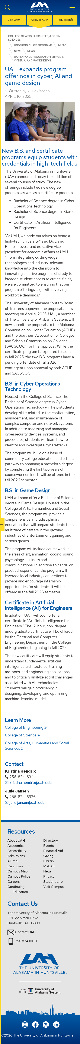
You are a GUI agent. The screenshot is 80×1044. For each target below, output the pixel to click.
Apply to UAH (39, 20)
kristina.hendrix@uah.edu (31, 782)
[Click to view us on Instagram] (25, 1024)
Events (48, 845)
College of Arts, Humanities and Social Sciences (37, 745)
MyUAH (49, 866)
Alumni (12, 861)
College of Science (20, 735)
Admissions (16, 856)
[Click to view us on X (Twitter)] (46, 1024)
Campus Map (17, 871)
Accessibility (16, 851)
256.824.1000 (26, 941)
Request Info (65, 20)
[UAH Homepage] (40, 10)
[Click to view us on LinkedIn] (56, 1024)
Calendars (15, 866)
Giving (48, 856)
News (47, 871)
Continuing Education (17, 889)
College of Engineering (24, 727)
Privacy (48, 876)
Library (48, 861)
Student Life (53, 881)
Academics (15, 845)
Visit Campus (53, 886)
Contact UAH (25, 932)
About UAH (16, 840)
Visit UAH (14, 20)
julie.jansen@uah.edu (27, 802)
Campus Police (18, 876)
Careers (13, 881)
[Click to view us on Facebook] (35, 1024)
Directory (50, 840)
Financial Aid (53, 851)
